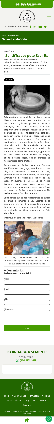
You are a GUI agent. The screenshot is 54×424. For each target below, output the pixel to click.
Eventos (44, 400)
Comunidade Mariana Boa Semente (27, 16)
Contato (27, 405)
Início (4, 35)
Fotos (9, 400)
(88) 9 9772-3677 (28, 360)
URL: (6, 299)
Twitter (45, 26)
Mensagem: (9, 309)
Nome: (6, 279)
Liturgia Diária (30, 400)
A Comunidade (19, 396)
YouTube (40, 26)
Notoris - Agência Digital (27, 420)
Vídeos (18, 400)
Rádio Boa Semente (30, 4)
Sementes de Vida (14, 35)
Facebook (30, 26)
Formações (34, 396)
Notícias (46, 396)
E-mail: (6, 289)
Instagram (35, 26)
